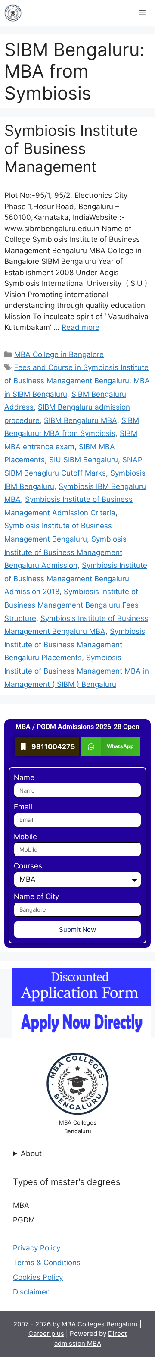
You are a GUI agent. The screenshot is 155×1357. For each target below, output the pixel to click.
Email (23, 806)
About (31, 1153)
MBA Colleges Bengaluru (101, 1324)
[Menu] (142, 13)
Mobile (25, 836)
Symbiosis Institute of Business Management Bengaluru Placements (74, 644)
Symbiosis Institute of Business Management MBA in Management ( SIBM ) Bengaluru (76, 670)
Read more (80, 327)
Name (24, 777)
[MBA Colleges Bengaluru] (13, 13)
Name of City (36, 896)
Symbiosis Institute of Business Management (71, 148)
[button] (110, 746)
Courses (28, 866)
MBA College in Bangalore (59, 354)
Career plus (46, 1333)
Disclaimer (31, 1292)
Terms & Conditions (47, 1262)
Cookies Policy (38, 1277)
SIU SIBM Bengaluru (83, 459)
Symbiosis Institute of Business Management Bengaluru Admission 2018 (75, 578)
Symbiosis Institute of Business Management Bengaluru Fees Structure (71, 604)
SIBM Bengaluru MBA (80, 420)
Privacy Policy (36, 1248)
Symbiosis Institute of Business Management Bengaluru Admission (65, 552)
